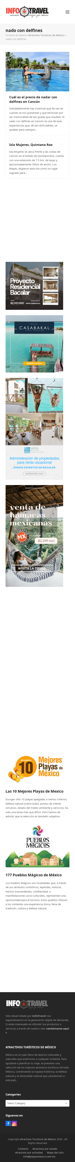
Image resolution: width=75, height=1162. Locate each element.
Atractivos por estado (44, 1148)
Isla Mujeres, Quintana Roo (30, 144)
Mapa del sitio (55, 1152)
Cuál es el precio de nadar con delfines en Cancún (33, 99)
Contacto (23, 1148)
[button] (67, 11)
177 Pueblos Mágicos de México (34, 874)
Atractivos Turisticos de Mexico (46, 35)
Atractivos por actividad (29, 1152)
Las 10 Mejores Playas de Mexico (34, 791)
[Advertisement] (37, 219)
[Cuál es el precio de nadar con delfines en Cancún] (37, 71)
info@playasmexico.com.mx (39, 1156)
